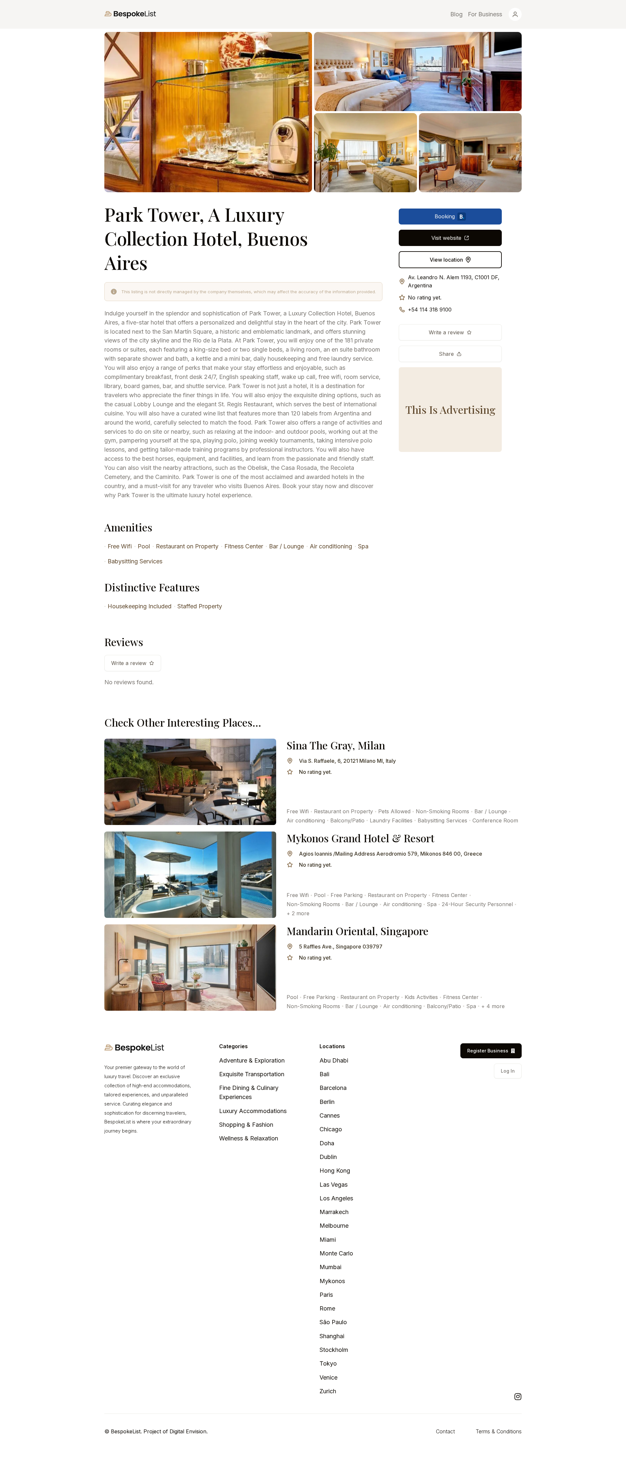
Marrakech (334, 1212)
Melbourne (334, 1225)
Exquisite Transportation (251, 1074)
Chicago (331, 1129)
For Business (485, 14)
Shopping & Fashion (246, 1124)
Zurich (328, 1391)
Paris (326, 1294)
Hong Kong (335, 1170)
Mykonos (332, 1281)
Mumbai (330, 1267)
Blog (456, 14)
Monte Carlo (336, 1253)
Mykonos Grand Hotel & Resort (361, 838)
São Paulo (333, 1322)
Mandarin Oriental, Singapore (357, 931)
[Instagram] (518, 1396)
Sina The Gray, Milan (336, 745)
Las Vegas (334, 1184)
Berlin (327, 1101)
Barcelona (333, 1087)
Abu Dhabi (334, 1060)
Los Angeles (336, 1198)
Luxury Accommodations (253, 1110)
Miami (328, 1239)
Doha (327, 1143)
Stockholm (334, 1349)
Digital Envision (188, 1431)
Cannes (330, 1115)
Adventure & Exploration (252, 1060)
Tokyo (328, 1363)
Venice (328, 1377)
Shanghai (332, 1336)
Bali (324, 1074)
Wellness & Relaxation (248, 1138)
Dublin (328, 1156)
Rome (327, 1308)
